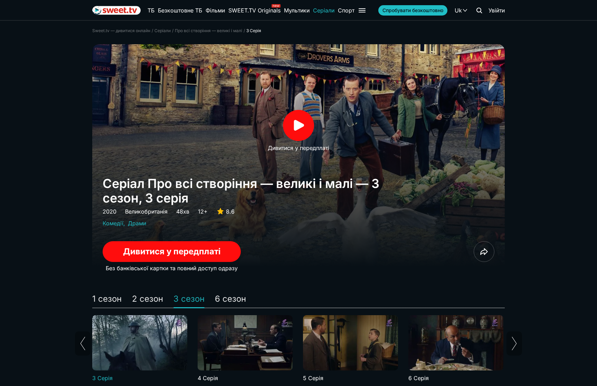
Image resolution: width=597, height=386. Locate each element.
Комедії (113, 223)
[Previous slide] (83, 343)
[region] (298, 348)
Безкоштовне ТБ (180, 10)
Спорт (346, 10)
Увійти (497, 10)
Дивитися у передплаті (172, 251)
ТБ (151, 10)
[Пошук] (479, 10)
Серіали (323, 10)
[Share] (484, 251)
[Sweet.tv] (116, 10)
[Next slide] (514, 343)
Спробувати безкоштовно (412, 10)
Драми (137, 223)
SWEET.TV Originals (254, 10)
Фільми (215, 10)
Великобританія (146, 211)
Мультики (297, 10)
